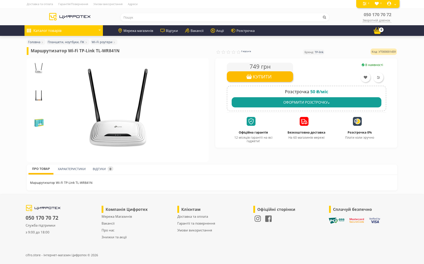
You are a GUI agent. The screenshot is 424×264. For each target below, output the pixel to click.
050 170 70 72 (377, 14)
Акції (220, 30)
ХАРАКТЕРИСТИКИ (72, 169)
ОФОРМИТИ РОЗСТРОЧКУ (305, 102)
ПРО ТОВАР (41, 169)
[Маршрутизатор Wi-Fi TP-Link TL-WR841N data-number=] (39, 68)
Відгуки (172, 30)
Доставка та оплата (40, 4)
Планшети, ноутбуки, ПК (66, 42)
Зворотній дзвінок (376, 20)
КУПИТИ (262, 77)
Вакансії (197, 30)
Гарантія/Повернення (73, 4)
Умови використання (108, 4)
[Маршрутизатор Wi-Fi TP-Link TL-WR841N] (117, 108)
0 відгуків (246, 51)
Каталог (47, 30)
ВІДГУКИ (102, 169)
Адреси (133, 4)
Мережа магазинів (138, 30)
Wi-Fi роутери (102, 42)
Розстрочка (246, 30)
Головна (34, 42)
